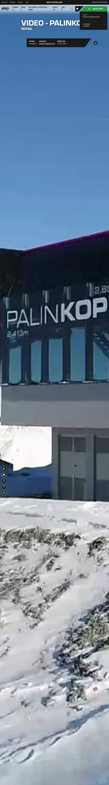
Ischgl (12, 2)
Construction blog (99, 2)
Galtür (4, 2)
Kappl (20, 2)
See (27, 2)
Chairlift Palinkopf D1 (47, 43)
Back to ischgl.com (54, 2)
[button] (72, 9)
